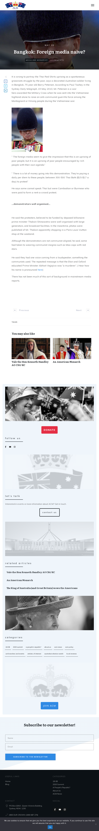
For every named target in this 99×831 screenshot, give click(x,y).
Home (7, 781)
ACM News (58, 647)
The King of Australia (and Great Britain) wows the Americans (49, 588)
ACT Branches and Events (15, 654)
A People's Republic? (33, 647)
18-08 (8, 647)
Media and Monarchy (37, 60)
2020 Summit (18, 647)
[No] (95, 824)
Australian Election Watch (53, 654)
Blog (7, 784)
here (40, 269)
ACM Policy (69, 647)
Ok (50, 827)
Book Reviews (72, 654)
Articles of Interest (34, 654)
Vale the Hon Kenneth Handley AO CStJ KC (31, 353)
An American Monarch (72, 353)
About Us (47, 647)
